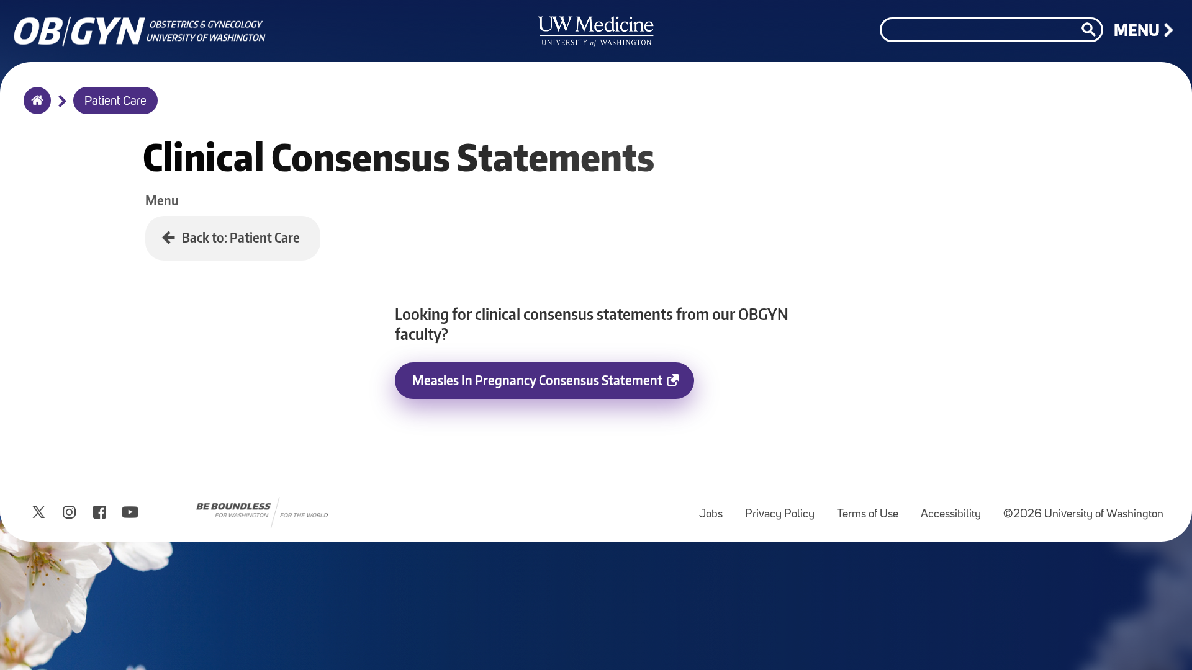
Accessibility (956, 508)
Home (34, 108)
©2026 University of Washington (1083, 514)
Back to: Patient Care (241, 237)
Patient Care (115, 102)
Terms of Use (872, 508)
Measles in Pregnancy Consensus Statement (537, 380)
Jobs (716, 508)
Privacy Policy (784, 508)
